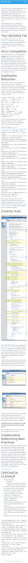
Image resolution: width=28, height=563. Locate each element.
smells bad (16, 66)
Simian (19, 89)
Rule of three (22, 204)
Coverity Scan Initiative (9, 347)
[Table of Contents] (2, 6)
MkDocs (21, 561)
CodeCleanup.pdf (6, 469)
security (22, 350)
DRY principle (6, 205)
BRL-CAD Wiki (6, 2)
